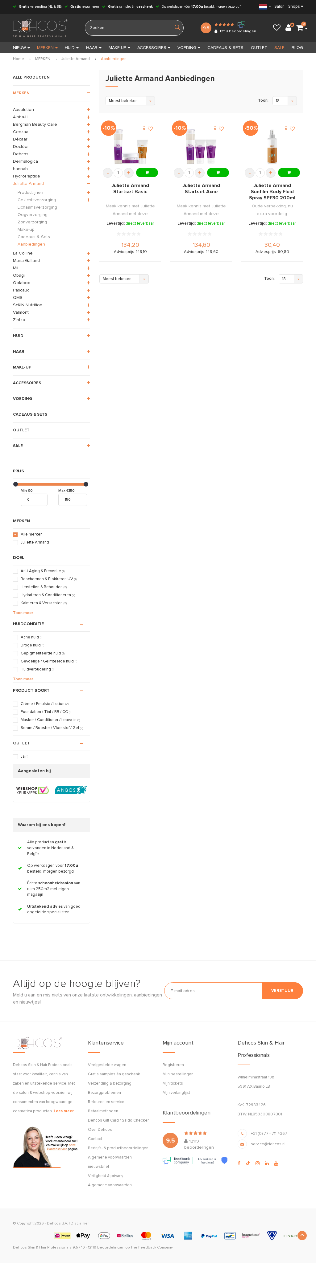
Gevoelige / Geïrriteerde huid (49, 661)
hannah (20, 169)
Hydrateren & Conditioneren (48, 595)
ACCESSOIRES (151, 48)
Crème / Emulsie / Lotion (45, 704)
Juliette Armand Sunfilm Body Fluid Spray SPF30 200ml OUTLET (272, 192)
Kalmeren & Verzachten (44, 603)
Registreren (173, 1065)
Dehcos (20, 154)
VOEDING (186, 48)
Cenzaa (20, 132)
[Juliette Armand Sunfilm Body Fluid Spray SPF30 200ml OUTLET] (272, 147)
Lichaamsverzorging (37, 207)
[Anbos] (71, 790)
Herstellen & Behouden (44, 587)
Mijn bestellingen (178, 1074)
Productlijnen (30, 192)
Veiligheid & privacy (105, 1176)
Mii (15, 268)
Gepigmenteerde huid (42, 653)
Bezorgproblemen (104, 1093)
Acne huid (31, 637)
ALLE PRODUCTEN (31, 77)
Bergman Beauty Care (35, 124)
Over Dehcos (100, 1130)
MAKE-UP (117, 48)
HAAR (92, 48)
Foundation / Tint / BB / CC (46, 712)
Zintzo (19, 320)
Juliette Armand (75, 59)
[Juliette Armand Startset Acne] (201, 147)
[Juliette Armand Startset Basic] (130, 147)
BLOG (297, 48)
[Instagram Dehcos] (257, 1163)
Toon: (263, 101)
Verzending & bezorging (109, 1084)
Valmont (21, 312)
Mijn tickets (173, 1084)
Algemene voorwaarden (110, 1185)
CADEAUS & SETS (225, 48)
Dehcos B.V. (57, 1223)
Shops (294, 7)
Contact (95, 1139)
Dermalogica (25, 161)
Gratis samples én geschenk (114, 1074)
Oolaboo (22, 283)
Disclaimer (80, 1223)
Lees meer (64, 1111)
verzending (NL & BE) (40, 6)
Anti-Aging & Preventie (42, 571)
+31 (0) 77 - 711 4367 (269, 1134)
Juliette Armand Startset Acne (201, 188)
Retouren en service (106, 1102)
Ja (24, 757)
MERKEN (45, 48)
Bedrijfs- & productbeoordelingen (118, 1148)
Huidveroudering (37, 669)
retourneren (84, 6)
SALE (279, 48)
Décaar (20, 139)
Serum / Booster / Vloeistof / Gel (52, 728)
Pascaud (21, 290)
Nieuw (19, 48)
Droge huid (32, 645)
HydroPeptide (26, 176)
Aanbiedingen (114, 59)
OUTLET (259, 48)
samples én (130, 6)
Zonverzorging (32, 222)
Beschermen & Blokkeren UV (49, 579)
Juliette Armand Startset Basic (130, 188)
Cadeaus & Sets (34, 237)
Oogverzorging (33, 215)
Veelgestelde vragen (107, 1065)
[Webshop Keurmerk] (32, 790)
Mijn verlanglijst (176, 1093)
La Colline (23, 253)
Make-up (26, 229)
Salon (279, 7)
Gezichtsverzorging (37, 200)
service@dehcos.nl (268, 1144)
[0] (299, 28)
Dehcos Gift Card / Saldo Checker (118, 1120)
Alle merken (32, 534)
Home (18, 59)
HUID (70, 48)
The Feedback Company (152, 1247)
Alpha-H (20, 117)
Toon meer (23, 613)
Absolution (23, 110)
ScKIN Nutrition (27, 305)
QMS (18, 297)
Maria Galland (26, 261)
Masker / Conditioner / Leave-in (50, 720)
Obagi (19, 275)
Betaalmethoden (103, 1111)
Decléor (21, 147)
